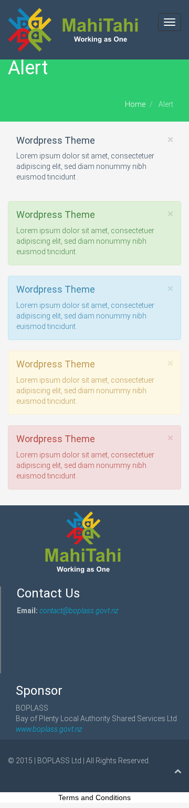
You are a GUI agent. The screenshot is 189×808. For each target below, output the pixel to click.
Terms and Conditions (94, 797)
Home (135, 104)
